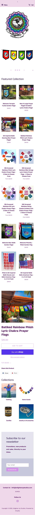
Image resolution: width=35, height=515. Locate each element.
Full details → (6, 363)
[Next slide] (24, 70)
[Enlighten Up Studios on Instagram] (17, 502)
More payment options (17, 357)
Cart (32, 5)
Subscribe (12, 470)
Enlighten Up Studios (19, 508)
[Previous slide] (11, 70)
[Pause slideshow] (33, 70)
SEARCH (17, 492)
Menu (5, 5)
